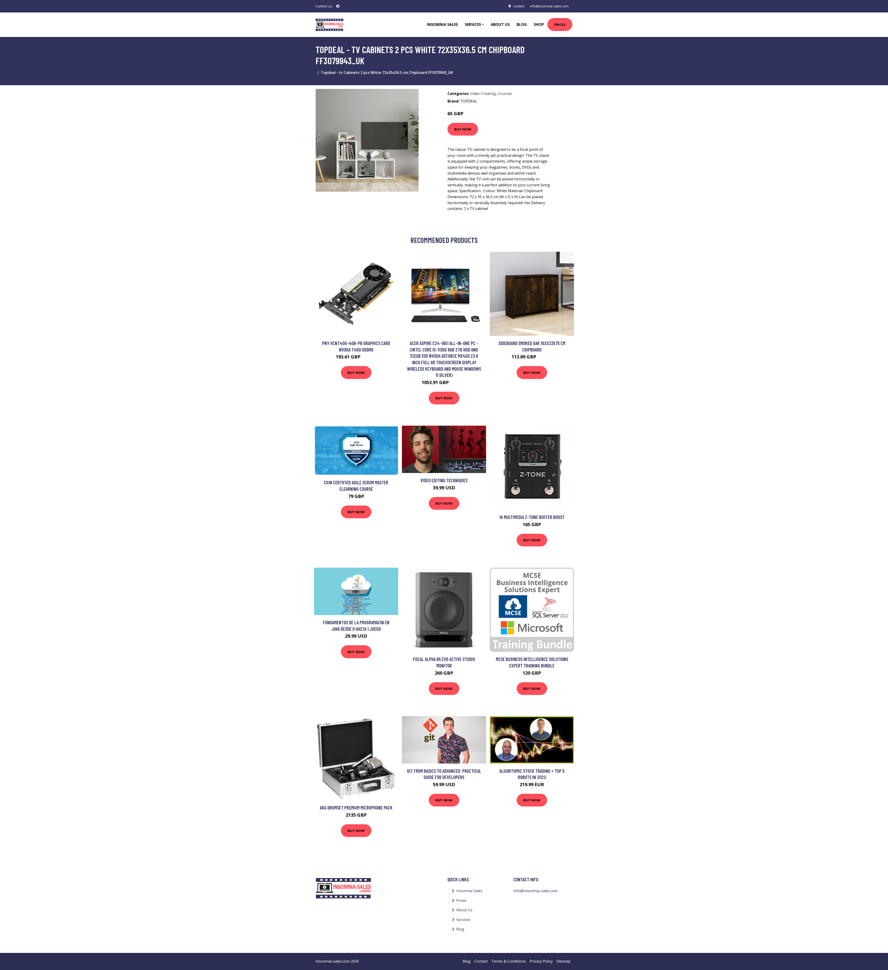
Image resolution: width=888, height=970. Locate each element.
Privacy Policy (541, 961)
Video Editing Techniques (444, 480)
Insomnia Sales (442, 24)
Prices (560, 24)
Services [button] (473, 24)
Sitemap (563, 961)
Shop (539, 24)
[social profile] (337, 6)
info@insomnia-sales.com (549, 6)
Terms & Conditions (508, 961)
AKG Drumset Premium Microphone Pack (356, 807)
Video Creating (483, 93)
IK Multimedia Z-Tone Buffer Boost (532, 517)
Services (463, 919)
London (518, 6)
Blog (522, 24)
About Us (500, 24)
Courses (505, 93)
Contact (481, 961)
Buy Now (462, 129)
